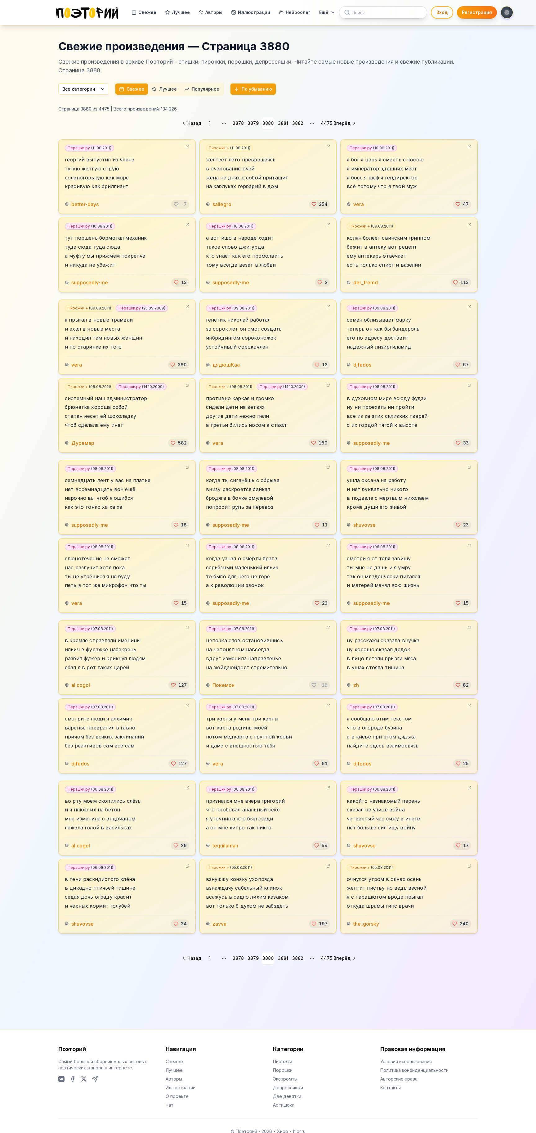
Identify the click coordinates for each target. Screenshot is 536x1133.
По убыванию (257, 89)
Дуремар (82, 443)
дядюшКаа (226, 365)
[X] (84, 1079)
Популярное (205, 89)
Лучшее (181, 12)
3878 (238, 123)
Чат (169, 1105)
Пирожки (282, 1061)
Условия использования (406, 1061)
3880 (268, 123)
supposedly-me (89, 282)
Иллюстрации (254, 12)
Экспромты (285, 1078)
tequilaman (225, 845)
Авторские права (399, 1078)
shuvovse (364, 525)
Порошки (283, 1070)
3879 (253, 123)
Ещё (323, 12)
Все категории (78, 89)
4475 (326, 123)
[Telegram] (95, 1079)
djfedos (362, 365)
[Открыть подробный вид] (187, 146)
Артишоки (283, 1105)
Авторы (213, 12)
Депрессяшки (288, 1087)
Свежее (147, 12)
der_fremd (365, 282)
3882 (297, 123)
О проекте (177, 1096)
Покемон (223, 685)
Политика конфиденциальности (414, 1070)
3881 (283, 123)
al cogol (80, 685)
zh (356, 685)
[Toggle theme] (507, 12)
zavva (219, 924)
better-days (85, 204)
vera (358, 204)
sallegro (221, 204)
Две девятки (287, 1096)
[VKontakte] (61, 1079)
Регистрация (477, 12)
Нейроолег (298, 12)
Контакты (390, 1087)
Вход (442, 12)
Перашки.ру (89, 148)
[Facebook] (72, 1079)
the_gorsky (366, 924)
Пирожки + (229, 148)
